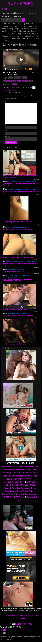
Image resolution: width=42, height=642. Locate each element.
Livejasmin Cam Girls (13, 481)
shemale (17, 78)
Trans (14, 84)
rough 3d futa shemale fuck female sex (16, 344)
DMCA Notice (29, 616)
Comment (8, 102)
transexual (26, 81)
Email (7, 130)
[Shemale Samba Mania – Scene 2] (13, 269)
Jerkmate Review (22, 478)
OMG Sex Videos (20, 485)
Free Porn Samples (13, 475)
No (4, 633)
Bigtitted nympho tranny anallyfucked (16, 309)
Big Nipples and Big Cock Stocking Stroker (18, 229)
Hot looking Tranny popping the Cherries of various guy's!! (18, 222)
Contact (23, 618)
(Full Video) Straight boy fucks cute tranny (18, 315)
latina (10, 78)
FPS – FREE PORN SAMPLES (25, 472)
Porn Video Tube (25, 491)
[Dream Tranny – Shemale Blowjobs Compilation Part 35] (19, 189)
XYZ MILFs (7, 497)
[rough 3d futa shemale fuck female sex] (19, 331)
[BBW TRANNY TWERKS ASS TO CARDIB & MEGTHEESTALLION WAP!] (21, 276)
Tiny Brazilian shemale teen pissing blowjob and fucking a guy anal (20, 176)
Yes (4, 630)
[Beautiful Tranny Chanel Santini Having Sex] (19, 244)
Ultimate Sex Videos (25, 494)
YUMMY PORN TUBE (24, 624)
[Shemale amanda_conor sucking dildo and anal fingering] (20, 261)
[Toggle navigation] (4, 4)
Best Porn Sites (9, 466)
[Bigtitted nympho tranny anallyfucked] (19, 296)
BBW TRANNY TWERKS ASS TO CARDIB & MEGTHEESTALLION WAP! (17, 280)
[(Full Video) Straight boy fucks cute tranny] (15, 313)
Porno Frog (7, 494)
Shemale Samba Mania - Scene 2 (14, 271)
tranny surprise (10, 81)
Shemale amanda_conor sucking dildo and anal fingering (19, 264)
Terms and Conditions (14, 616)
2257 (37, 616)
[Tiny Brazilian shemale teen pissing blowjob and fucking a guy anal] (19, 162)
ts (32, 81)
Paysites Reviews (20, 488)
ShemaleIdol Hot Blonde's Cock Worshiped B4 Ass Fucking (20, 184)
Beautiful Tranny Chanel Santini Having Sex (18, 257)
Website (7, 136)
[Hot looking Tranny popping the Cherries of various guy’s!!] (19, 208)
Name (7, 125)
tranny (24, 78)
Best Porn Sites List (28, 466)
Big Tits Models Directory (17, 469)
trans (19, 81)
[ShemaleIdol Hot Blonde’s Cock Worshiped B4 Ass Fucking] (20, 181)
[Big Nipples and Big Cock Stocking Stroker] (15, 227)
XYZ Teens (19, 497)
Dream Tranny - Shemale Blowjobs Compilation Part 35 (21, 192)
